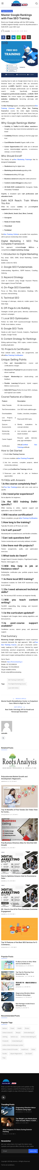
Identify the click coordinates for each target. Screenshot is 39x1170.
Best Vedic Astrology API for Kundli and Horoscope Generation (19, 711)
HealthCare (24, 1049)
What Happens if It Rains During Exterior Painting (17, 1130)
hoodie (4, 1053)
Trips (3, 1058)
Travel (12, 1028)
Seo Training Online (11, 234)
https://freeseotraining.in (14, 662)
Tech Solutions (19, 966)
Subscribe (33, 1151)
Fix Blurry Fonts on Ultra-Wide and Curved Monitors (26, 962)
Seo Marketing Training (22, 159)
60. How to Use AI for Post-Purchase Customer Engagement (19, 910)
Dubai (33, 1049)
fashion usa (14, 1037)
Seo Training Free (24, 458)
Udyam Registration (16, 1053)
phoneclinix (19, 997)
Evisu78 (18, 1008)
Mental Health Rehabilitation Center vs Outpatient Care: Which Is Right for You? (19, 702)
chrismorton (4, 947)
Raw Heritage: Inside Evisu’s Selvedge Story (25, 1004)
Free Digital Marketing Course (17, 684)
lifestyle (18, 1032)
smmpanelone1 (5, 814)
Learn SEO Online (13, 688)
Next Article (18, 707)
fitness (27, 1028)
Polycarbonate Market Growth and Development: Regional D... (14, 778)
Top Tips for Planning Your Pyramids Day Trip (25, 973)
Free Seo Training (10, 487)
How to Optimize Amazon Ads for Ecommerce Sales (18, 877)
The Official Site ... (20, 976)
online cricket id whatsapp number (12, 1045)
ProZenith (5, 1041)
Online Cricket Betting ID (28, 1037)
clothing (4, 1037)
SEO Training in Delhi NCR (15, 680)
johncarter (18, 987)
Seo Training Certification (14, 355)
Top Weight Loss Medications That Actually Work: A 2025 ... (26, 1119)
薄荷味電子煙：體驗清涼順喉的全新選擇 (26, 983)
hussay (4, 1134)
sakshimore (4, 781)
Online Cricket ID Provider (10, 1049)
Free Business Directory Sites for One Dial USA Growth (19, 844)
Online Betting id (29, 1032)
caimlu (17, 1123)
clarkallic (4, 733)
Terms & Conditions (7, 1165)
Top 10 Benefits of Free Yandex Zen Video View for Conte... (19, 811)
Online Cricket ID (7, 1032)
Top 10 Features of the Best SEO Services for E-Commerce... (19, 943)
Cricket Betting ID (17, 1041)
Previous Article (20, 698)
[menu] (2, 3)
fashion (4, 1028)
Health (20, 1028)
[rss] (3, 1097)
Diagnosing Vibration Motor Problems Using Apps (25, 994)
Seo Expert (29, 1053)
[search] (36, 3)
